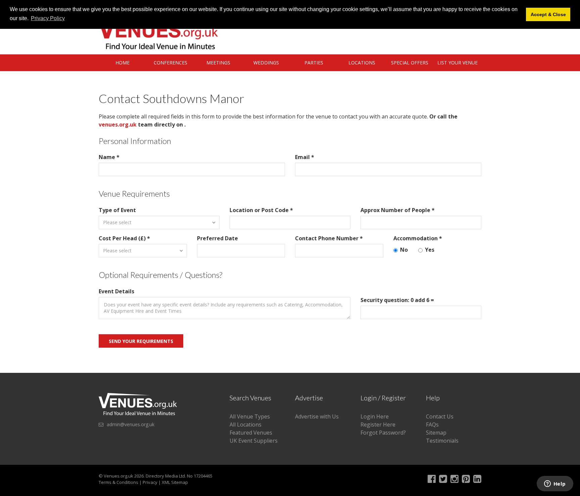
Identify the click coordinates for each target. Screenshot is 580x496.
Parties (313, 62)
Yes (429, 249)
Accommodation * (417, 238)
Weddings (266, 62)
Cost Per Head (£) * (124, 238)
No (404, 249)
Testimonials (442, 440)
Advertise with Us (317, 416)
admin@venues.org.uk (130, 424)
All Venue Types (250, 416)
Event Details (116, 291)
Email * (304, 157)
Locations (361, 62)
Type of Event (117, 210)
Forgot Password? (383, 432)
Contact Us (439, 416)
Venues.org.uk (118, 476)
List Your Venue (457, 62)
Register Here (377, 424)
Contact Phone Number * (329, 238)
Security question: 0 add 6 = (397, 300)
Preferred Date (217, 238)
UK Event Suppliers (254, 440)
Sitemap (436, 432)
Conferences (170, 62)
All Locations (245, 424)
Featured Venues (251, 432)
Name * (109, 157)
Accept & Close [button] (548, 14)
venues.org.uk (118, 124)
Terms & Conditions (118, 482)
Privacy (150, 482)
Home (122, 62)
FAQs (432, 424)
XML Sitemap (175, 482)
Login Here (374, 416)
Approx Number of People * (397, 210)
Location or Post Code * (261, 210)
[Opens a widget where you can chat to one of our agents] (554, 484)
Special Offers (409, 62)
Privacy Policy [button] (48, 18)
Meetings (218, 62)
